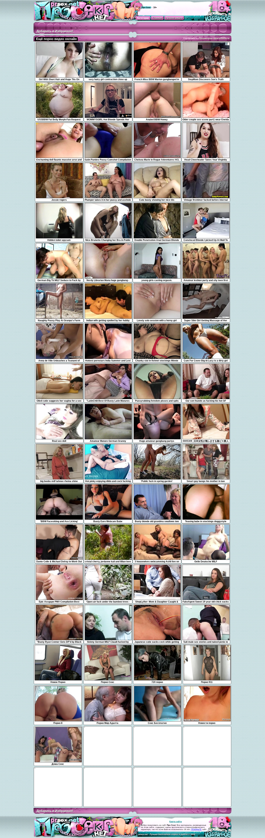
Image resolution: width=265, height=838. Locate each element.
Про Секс (146, 7)
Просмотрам (205, 38)
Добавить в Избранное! (54, 31)
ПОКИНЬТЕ (196, 829)
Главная (157, 17)
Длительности (221, 38)
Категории (143, 18)
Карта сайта (175, 821)
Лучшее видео (174, 17)
